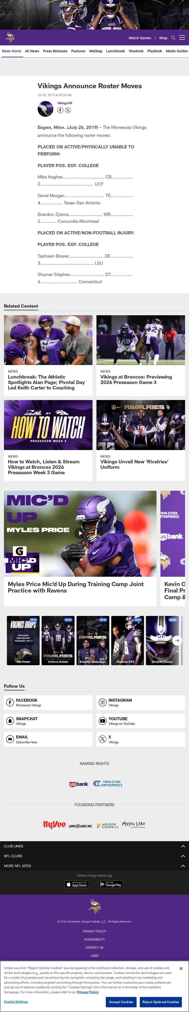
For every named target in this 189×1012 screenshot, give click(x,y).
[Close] (181, 968)
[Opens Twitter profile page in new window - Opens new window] (68, 110)
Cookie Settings (16, 1002)
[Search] (173, 37)
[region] (94, 986)
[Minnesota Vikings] (94, 907)
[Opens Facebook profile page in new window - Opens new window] (60, 110)
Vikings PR (64, 103)
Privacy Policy (94, 931)
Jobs (94, 955)
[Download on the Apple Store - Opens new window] (77, 885)
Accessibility (94, 939)
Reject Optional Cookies (160, 1002)
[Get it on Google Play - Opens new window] (110, 887)
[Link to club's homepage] (10, 35)
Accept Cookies (121, 1002)
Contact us (94, 947)
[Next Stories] (177, 641)
